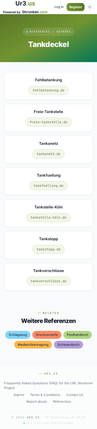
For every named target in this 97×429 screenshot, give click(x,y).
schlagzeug (18, 335)
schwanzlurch (68, 345)
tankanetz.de (48, 154)
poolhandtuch (77, 335)
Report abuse (36, 401)
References (62, 401)
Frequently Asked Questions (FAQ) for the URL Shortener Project (48, 385)
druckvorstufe (47, 335)
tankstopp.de (48, 249)
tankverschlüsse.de (48, 281)
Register (75, 7)
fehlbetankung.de (48, 90)
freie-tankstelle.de (48, 122)
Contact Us (74, 395)
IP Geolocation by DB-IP (65, 417)
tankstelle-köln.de (48, 217)
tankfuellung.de (48, 186)
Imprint (19, 395)
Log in (59, 7)
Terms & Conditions (45, 395)
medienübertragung (33, 345)
